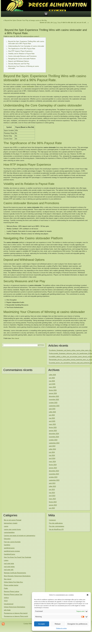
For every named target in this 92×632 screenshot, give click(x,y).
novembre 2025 (54, 399)
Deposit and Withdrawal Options (18, 61)
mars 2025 (52, 424)
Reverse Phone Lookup (11, 591)
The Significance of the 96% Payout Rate (21, 48)
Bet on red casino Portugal (12, 520)
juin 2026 (52, 378)
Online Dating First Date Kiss (13, 582)
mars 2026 (52, 387)
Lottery (6, 560)
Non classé (15, 338)
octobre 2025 (53, 402)
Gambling (7, 545)
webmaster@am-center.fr (31, 36)
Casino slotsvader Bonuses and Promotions (22, 56)
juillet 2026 (52, 375)
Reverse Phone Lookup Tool (13, 594)
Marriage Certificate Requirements (15, 573)
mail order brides (9, 566)
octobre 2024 (53, 440)
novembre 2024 (54, 437)
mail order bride (9, 563)
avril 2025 (52, 421)
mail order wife (8, 570)
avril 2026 (52, 384)
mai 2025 (52, 418)
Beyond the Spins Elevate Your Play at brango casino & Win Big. (26, 20)
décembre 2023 (54, 471)
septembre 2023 (54, 480)
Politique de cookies (61, 628)
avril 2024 (52, 458)
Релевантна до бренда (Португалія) (16, 616)
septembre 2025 (54, 406)
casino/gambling (9, 532)
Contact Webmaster (30, 624)
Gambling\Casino (9, 554)
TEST (6, 601)
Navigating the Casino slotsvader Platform (22, 58)
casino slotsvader (28, 86)
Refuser (58, 624)
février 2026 (53, 390)
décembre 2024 (54, 433)
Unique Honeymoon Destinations (14, 607)
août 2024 (52, 446)
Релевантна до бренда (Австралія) (15, 613)
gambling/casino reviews (12, 551)
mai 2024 (52, 455)
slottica (6, 597)
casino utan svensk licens (12, 529)
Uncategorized (8, 604)
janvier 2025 (53, 430)
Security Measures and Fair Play (19, 64)
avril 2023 (52, 495)
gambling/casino (9, 548)
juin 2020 (52, 508)
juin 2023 (52, 489)
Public (6, 588)
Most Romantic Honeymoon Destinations (17, 576)
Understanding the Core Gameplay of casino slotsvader (26, 46)
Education (7, 539)
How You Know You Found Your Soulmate (17, 557)
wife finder (7, 610)
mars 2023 (52, 499)
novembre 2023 (54, 474)
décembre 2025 (54, 396)
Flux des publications (56, 523)
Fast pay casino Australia (12, 542)
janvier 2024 (53, 468)
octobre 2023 (53, 477)
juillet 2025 (52, 412)
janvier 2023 (53, 505)
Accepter (41, 624)
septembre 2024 (54, 443)
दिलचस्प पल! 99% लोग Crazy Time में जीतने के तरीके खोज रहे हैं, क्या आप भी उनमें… (63, 22)
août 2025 (52, 409)
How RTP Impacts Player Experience (20, 51)
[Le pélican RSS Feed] (3, 623)
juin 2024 (52, 452)
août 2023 (52, 483)
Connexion (52, 520)
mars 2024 (52, 461)
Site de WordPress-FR (56, 529)
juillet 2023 (52, 486)
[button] (87, 595)
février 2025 (53, 427)
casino (6, 526)
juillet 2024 (52, 449)
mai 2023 (52, 492)
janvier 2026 (53, 393)
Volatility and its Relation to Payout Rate (21, 53)
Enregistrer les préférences (77, 624)
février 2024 (53, 465)
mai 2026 (52, 381)
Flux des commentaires (56, 526)
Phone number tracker (11, 585)
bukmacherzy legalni (10, 523)
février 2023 (53, 502)
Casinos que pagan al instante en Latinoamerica (19, 535)
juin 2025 (52, 415)
